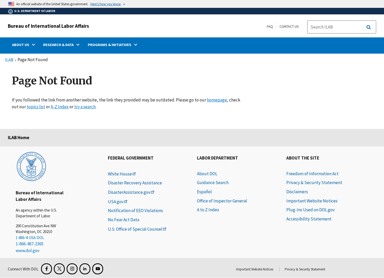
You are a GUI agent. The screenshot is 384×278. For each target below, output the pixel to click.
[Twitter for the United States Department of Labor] (59, 268)
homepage (217, 100)
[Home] (31, 166)
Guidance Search (213, 182)
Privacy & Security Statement (314, 182)
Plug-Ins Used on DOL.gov (310, 210)
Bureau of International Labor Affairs (48, 26)
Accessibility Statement (308, 219)
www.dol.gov (27, 250)
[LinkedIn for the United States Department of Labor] (84, 268)
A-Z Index (60, 107)
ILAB (9, 60)
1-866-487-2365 (29, 244)
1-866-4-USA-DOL (30, 237)
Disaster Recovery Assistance (135, 183)
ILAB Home (18, 137)
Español (204, 192)
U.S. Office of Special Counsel (135, 229)
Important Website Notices (312, 201)
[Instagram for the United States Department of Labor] (72, 268)
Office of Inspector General (222, 201)
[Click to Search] (368, 27)
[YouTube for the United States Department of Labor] (97, 268)
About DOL (207, 174)
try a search (85, 107)
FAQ (270, 26)
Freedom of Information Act (312, 174)
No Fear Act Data (123, 220)
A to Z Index (208, 210)
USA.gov (116, 202)
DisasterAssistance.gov (129, 192)
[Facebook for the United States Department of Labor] (46, 268)
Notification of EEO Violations (135, 210)
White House (120, 174)
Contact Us (289, 26)
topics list (36, 107)
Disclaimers (297, 192)
